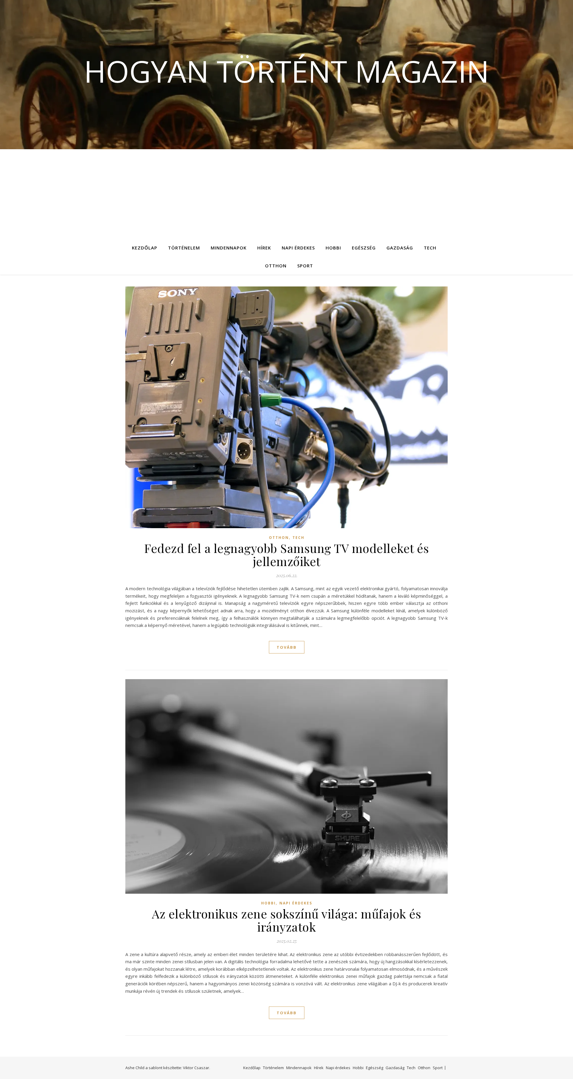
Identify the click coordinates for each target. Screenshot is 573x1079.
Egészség (364, 248)
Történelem (184, 248)
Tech (430, 248)
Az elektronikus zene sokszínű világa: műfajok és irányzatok (286, 920)
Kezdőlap (144, 248)
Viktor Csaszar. (196, 1067)
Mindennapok (229, 248)
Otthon (275, 266)
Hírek (264, 248)
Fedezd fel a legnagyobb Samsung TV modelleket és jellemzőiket (286, 554)
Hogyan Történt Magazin (286, 71)
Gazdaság (399, 248)
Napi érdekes (298, 248)
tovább (287, 647)
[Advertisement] (286, 194)
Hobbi (333, 248)
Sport (305, 266)
